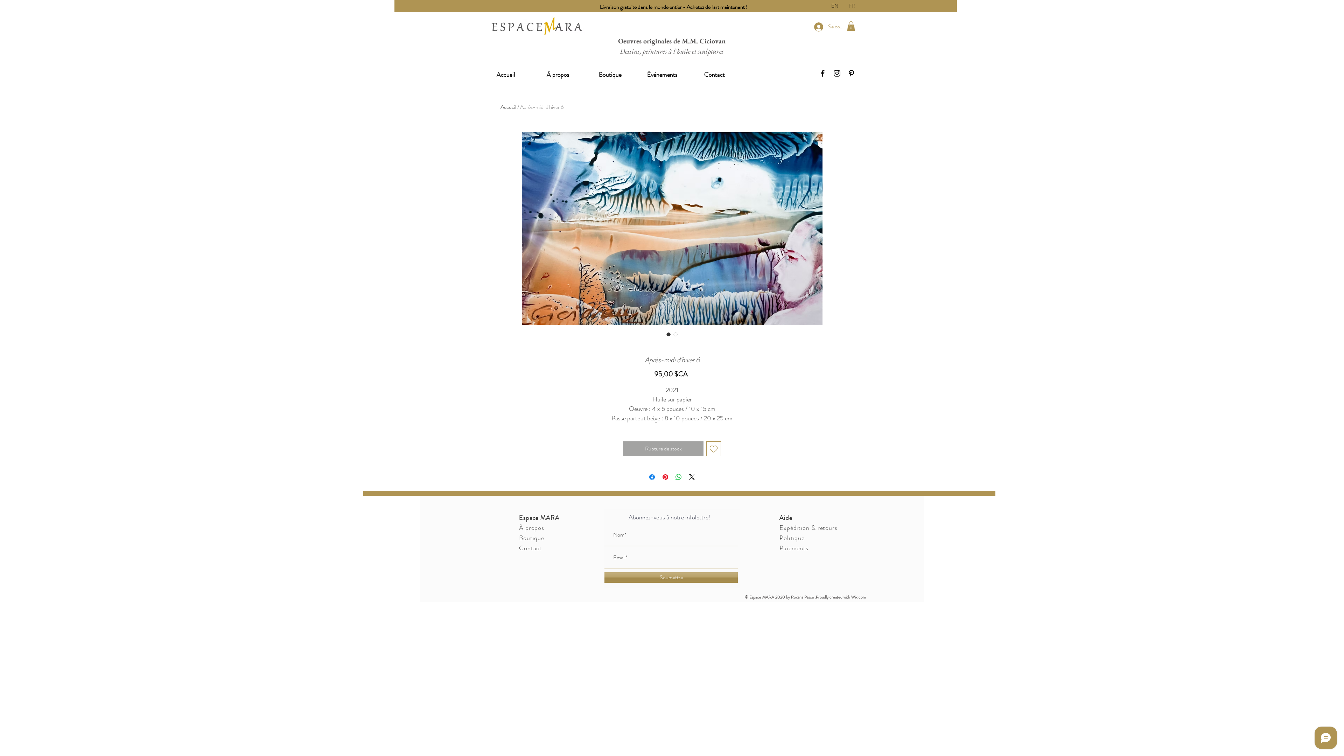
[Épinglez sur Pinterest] (665, 477)
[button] (851, 26)
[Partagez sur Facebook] (652, 477)
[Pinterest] (851, 73)
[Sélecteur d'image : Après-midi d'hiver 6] (668, 334)
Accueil (508, 107)
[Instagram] (837, 73)
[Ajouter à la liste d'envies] (713, 448)
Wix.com (858, 597)
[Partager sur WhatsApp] (678, 477)
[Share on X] (692, 477)
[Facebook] (822, 73)
